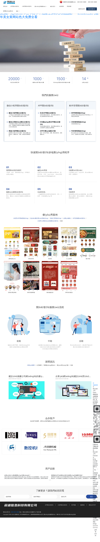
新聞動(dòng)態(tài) (8, 11)
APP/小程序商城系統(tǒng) (95, 491)
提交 (91, 496)
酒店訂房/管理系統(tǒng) (95, 506)
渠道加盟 (69, 6)
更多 (17, 11)
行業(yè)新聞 (30, 365)
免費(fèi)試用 (81, 9)
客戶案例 (73, 505)
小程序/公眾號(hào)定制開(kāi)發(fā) (47, 221)
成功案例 (61, 6)
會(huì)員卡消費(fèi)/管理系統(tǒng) (95, 519)
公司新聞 (38, 365)
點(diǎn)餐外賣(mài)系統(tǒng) (39, 218)
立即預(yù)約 (95, 532)
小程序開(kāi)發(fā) (26, 6)
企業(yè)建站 (67, 218)
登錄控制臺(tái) (91, 9)
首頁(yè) (5, 6)
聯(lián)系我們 (92, 505)
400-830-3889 (81, 2)
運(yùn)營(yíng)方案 (62, 365)
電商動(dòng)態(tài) (49, 365)
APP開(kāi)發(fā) (14, 6)
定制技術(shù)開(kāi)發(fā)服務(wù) (95, 476)
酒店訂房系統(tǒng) (55, 218)
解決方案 (52, 6)
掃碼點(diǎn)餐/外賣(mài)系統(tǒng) (95, 499)
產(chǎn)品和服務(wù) (40, 6)
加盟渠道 (82, 505)
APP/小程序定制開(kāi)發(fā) (95, 485)
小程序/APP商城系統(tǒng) (20, 218)
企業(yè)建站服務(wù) (95, 512)
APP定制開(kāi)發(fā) (79, 218)
